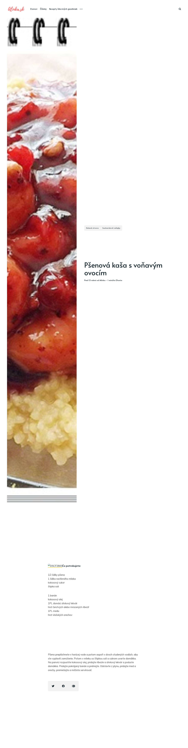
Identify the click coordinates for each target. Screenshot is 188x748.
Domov (33, 8)
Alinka (102, 280)
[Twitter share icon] (53, 686)
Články (43, 8)
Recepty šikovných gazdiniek (63, 8)
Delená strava (92, 228)
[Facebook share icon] (63, 686)
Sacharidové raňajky (111, 228)
